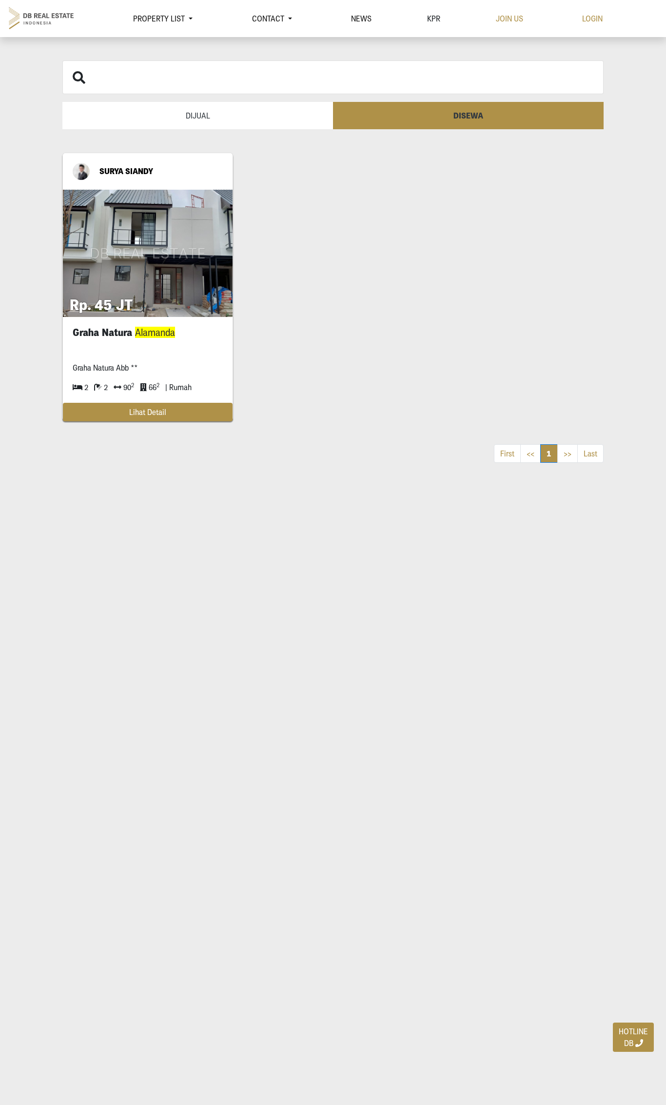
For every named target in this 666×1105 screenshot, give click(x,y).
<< (530, 453)
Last (590, 453)
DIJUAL (198, 115)
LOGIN (592, 18)
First (507, 453)
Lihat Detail (147, 412)
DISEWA (468, 115)
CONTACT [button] (269, 18)
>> (567, 453)
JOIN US (509, 18)
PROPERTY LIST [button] (160, 18)
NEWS (361, 18)
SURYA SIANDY (126, 171)
